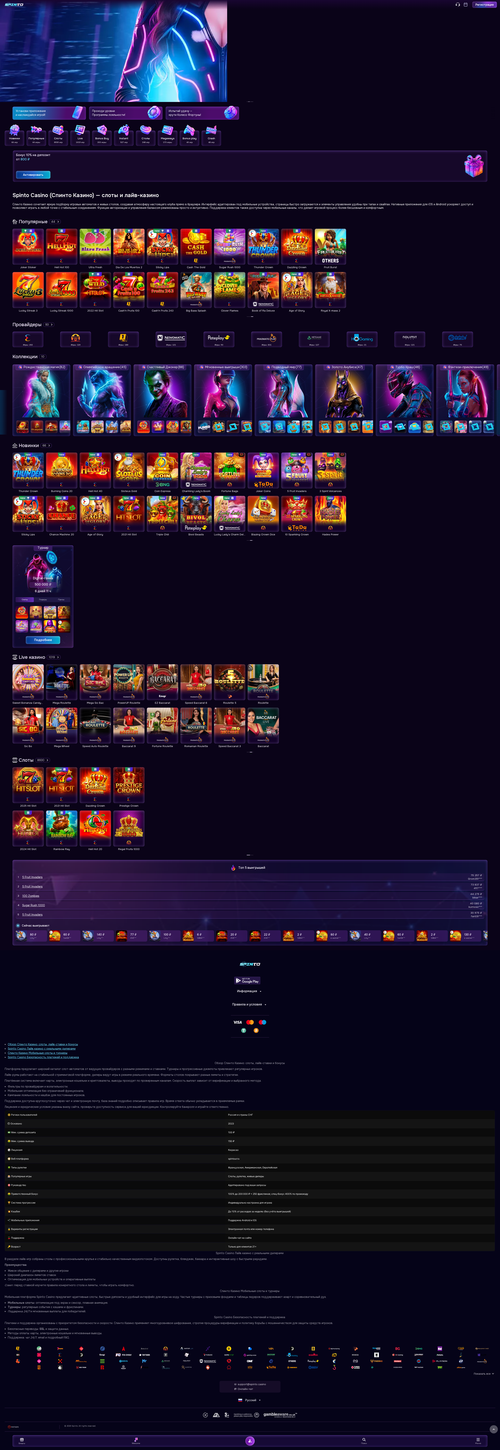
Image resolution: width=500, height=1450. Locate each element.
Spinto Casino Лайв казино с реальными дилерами (42, 1048)
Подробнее (43, 640)
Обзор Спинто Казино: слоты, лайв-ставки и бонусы (43, 1044)
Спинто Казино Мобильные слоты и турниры (37, 1053)
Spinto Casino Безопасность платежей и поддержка (43, 1057)
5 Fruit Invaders (32, 877)
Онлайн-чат (245, 1389)
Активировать (33, 175)
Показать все (482, 1373)
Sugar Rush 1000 (33, 905)
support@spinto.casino (252, 1384)
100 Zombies (30, 896)
